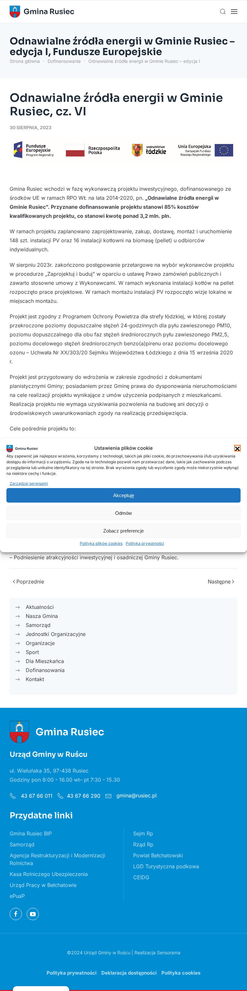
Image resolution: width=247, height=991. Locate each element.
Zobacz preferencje (123, 531)
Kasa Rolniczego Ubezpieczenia (49, 874)
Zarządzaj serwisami (29, 483)
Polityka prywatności (145, 543)
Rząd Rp (143, 844)
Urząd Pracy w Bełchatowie (43, 885)
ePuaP (17, 896)
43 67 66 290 (83, 796)
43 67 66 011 (35, 796)
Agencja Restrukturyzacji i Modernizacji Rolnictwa (57, 859)
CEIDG (141, 877)
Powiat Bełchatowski (158, 855)
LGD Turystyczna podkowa (166, 866)
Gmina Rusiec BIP (31, 833)
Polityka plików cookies (101, 543)
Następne (219, 581)
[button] (237, 448)
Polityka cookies (180, 973)
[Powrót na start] (42, 11)
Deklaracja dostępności (129, 973)
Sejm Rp (143, 833)
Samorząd (22, 844)
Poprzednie (30, 581)
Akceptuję (123, 495)
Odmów (123, 513)
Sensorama (168, 952)
